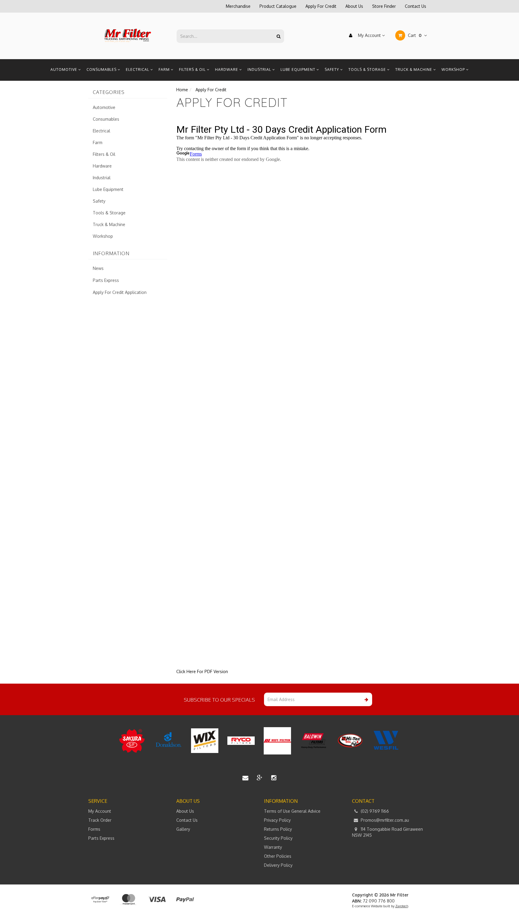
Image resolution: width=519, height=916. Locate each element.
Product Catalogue (278, 6)
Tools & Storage (367, 69)
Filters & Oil (193, 69)
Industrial (259, 69)
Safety (332, 69)
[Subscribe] (365, 699)
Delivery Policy (278, 865)
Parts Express (106, 280)
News (98, 268)
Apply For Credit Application (120, 292)
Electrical (138, 69)
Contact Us (415, 6)
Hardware (227, 69)
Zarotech (401, 906)
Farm (165, 69)
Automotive (64, 69)
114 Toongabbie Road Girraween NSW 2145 (387, 832)
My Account (369, 35)
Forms (94, 829)
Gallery (183, 829)
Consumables (102, 69)
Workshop (454, 69)
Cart (414, 35)
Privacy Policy (277, 820)
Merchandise (238, 6)
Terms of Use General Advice (292, 811)
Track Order (99, 820)
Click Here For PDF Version (202, 671)
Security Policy (278, 838)
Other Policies (277, 856)
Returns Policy (278, 829)
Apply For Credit (320, 6)
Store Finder (384, 6)
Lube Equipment (299, 69)
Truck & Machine (414, 69)
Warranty (273, 847)
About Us (354, 6)
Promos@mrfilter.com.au (384, 820)
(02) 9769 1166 (374, 811)
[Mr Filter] (127, 35)
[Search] (278, 36)
